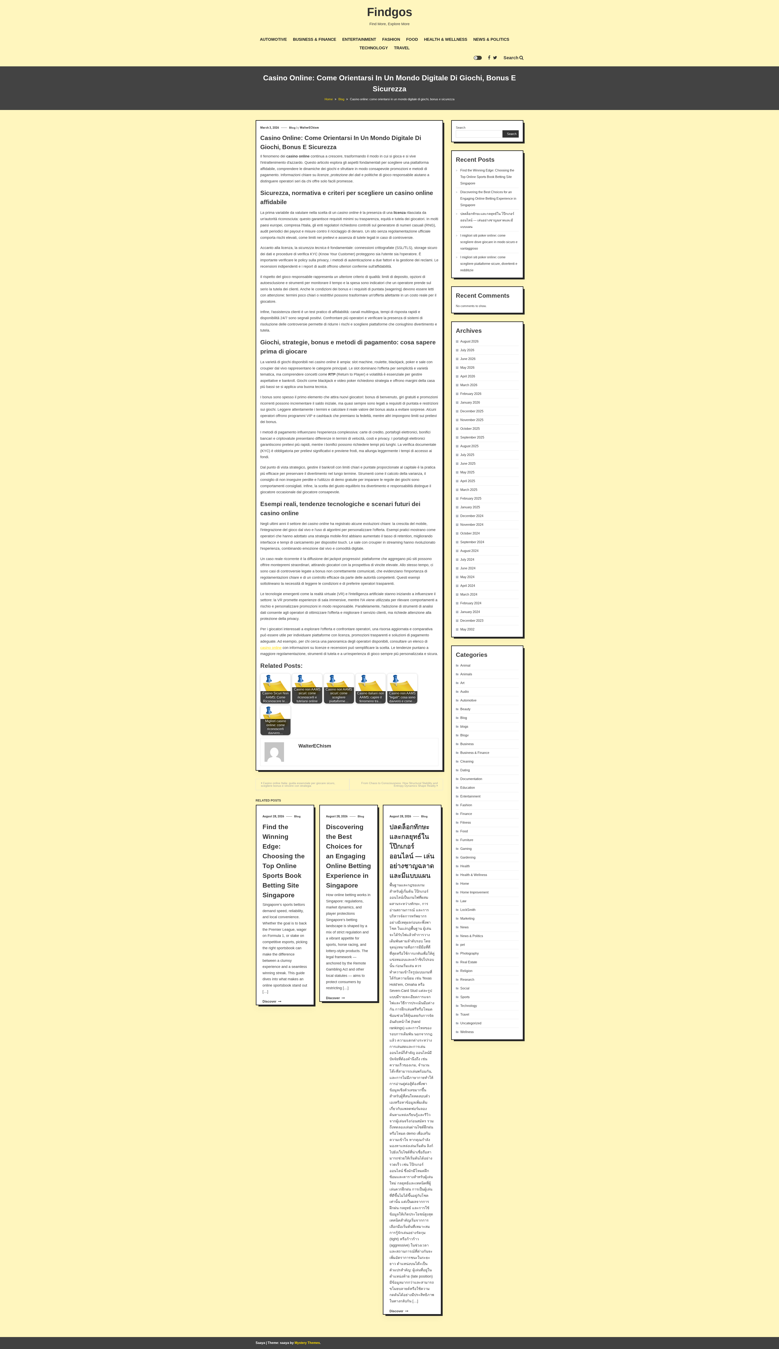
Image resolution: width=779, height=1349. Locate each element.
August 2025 (469, 446)
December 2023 (471, 620)
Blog (292, 127)
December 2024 (471, 516)
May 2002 (467, 629)
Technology (373, 48)
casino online (271, 648)
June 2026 (468, 359)
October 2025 (470, 428)
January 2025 (470, 507)
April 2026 (467, 376)
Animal (465, 665)
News (464, 927)
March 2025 (468, 489)
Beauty (465, 709)
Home (464, 883)
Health (465, 866)
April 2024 (467, 585)
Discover (270, 1001)
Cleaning (466, 761)
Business (467, 744)
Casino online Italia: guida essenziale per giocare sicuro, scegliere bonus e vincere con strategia (298, 784)
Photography (469, 953)
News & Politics (491, 39)
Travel (402, 48)
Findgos (389, 11)
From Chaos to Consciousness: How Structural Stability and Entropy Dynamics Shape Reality (399, 784)
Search (511, 57)
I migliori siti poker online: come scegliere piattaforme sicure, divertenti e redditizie (488, 263)
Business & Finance (314, 39)
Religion (466, 971)
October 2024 (470, 533)
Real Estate (468, 962)
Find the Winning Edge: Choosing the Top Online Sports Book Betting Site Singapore (487, 177)
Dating (465, 770)
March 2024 (468, 594)
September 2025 (472, 437)
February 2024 (470, 603)
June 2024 (468, 568)
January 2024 (470, 612)
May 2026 (467, 367)
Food (412, 39)
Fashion (391, 39)
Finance (466, 814)
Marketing (467, 918)
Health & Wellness (445, 39)
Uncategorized (470, 1023)
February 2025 (470, 498)
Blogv (464, 735)
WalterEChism (309, 127)
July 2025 (467, 455)
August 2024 (469, 551)
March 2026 (468, 385)
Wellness (467, 1032)
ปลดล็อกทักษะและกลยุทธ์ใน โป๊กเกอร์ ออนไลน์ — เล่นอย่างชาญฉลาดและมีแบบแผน (487, 220)
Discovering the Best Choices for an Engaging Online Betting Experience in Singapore (348, 856)
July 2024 (467, 559)
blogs (464, 726)
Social (464, 988)
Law (463, 901)
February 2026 (470, 393)
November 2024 (471, 524)
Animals (466, 674)
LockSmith (468, 910)
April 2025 (467, 481)
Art (462, 683)
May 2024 (467, 577)
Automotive (273, 39)
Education (467, 787)
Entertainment (359, 39)
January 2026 (470, 402)
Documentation (471, 779)
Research (467, 979)
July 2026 (467, 350)
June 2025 (468, 463)
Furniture (466, 840)
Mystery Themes (307, 1343)
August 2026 (469, 341)
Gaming (466, 848)
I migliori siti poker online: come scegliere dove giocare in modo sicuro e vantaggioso (489, 242)
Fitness (465, 822)
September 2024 (472, 542)
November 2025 (471, 420)
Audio (464, 691)
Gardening (468, 857)
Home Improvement (474, 892)
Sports (465, 997)
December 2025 (471, 411)
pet (462, 944)
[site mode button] (478, 58)
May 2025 (467, 472)
